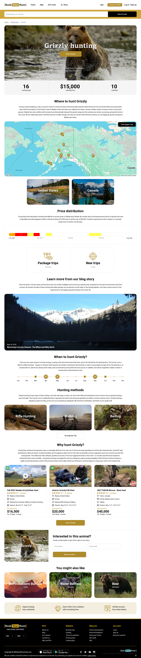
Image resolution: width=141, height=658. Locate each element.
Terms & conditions (72, 635)
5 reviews (23, 493)
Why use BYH (46, 640)
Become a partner (119, 635)
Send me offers (69, 554)
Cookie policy (70, 640)
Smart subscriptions (96, 630)
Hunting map (70, 630)
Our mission (46, 635)
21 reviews (68, 493)
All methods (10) (70, 436)
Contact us (46, 638)
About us (45, 630)
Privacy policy (70, 638)
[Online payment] (8, 468)
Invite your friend (95, 635)
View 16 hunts (70, 54)
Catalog (68, 632)
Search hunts (122, 14)
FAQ (90, 640)
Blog (43, 632)
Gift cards (92, 638)
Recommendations (96, 632)
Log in (126, 5)
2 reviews (113, 493)
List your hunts (115, 5)
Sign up (134, 5)
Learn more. (92, 655)
